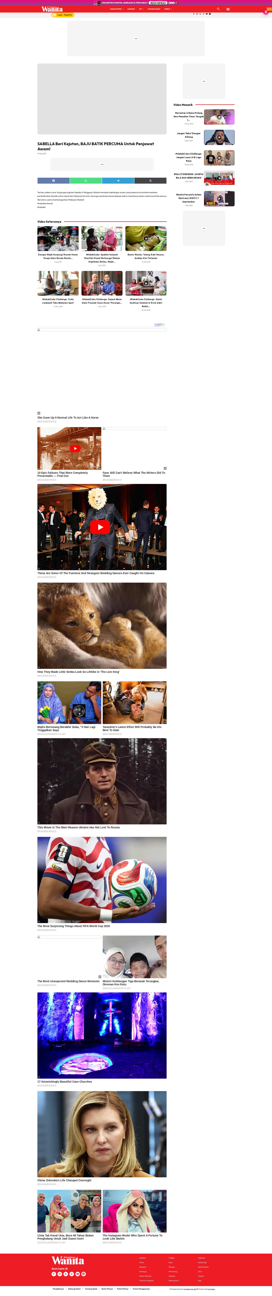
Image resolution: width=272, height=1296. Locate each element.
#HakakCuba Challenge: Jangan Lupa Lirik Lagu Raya (188, 157)
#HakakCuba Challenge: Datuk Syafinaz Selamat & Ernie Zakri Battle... (146, 303)
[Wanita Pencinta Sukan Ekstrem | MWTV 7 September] (219, 198)
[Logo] (52, 9)
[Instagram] (197, 14)
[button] (218, 9)
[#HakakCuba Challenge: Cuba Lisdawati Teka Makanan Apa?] (58, 283)
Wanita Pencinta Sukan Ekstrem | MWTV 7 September (188, 198)
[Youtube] (206, 14)
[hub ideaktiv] (228, 8)
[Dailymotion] (210, 14)
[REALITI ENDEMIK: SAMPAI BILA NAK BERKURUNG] (219, 178)
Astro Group (211, 1289)
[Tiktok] (203, 14)
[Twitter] (200, 14)
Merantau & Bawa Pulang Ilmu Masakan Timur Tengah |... (189, 116)
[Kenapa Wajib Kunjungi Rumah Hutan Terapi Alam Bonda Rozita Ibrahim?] (58, 238)
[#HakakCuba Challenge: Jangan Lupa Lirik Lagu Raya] (219, 157)
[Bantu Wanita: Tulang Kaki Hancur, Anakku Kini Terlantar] (146, 238)
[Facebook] (194, 14)
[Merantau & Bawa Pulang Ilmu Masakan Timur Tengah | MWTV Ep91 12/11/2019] (219, 117)
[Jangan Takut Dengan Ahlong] (219, 137)
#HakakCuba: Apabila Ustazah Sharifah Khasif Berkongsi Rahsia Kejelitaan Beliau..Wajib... (102, 258)
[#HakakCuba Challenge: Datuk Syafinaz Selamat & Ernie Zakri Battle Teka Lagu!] (146, 283)
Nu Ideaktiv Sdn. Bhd (190, 1289)
